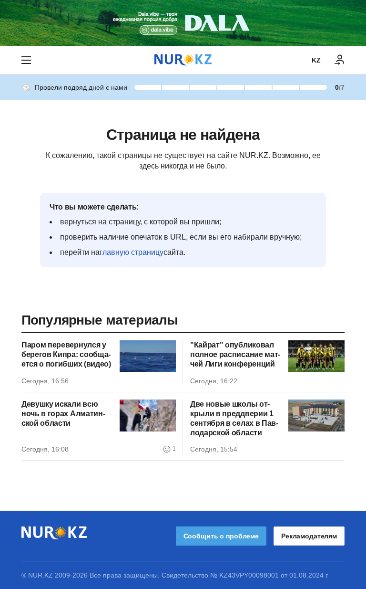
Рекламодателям (309, 536)
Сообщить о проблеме (221, 536)
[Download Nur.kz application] (183, 23)
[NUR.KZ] (183, 60)
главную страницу (131, 252)
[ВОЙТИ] (339, 60)
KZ (316, 60)
